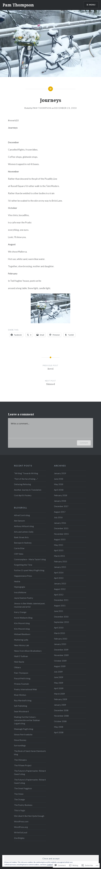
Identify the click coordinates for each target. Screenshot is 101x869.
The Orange (19, 799)
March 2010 (59, 633)
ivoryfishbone (20, 592)
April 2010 (58, 627)
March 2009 (59, 694)
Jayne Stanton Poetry (23, 598)
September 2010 (61, 622)
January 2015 (60, 567)
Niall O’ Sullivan (21, 656)
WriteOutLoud (20, 832)
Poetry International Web (25, 689)
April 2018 (58, 490)
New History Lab (21, 645)
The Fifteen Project (22, 765)
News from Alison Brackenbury (28, 651)
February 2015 (60, 561)
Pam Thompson (18, 5)
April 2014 (58, 572)
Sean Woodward (21, 711)
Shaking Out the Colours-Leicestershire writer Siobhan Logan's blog (27, 720)
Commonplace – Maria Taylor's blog (30, 559)
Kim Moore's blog (22, 623)
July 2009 (58, 671)
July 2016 (58, 517)
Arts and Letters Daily (23, 532)
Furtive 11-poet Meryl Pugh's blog (29, 570)
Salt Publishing (20, 706)
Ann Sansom (19, 520)
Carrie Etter (19, 548)
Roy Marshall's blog (22, 700)
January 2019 (60, 473)
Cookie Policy (51, 865)
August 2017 (59, 512)
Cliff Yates (18, 554)
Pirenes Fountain (21, 684)
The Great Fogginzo (23, 788)
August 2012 (59, 589)
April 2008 (58, 732)
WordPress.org (21, 827)
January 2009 (60, 705)
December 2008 (61, 710)
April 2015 (58, 550)
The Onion (18, 794)
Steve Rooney (20, 740)
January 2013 (60, 583)
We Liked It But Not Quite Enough (29, 816)
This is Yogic (19, 810)
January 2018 (60, 501)
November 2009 (61, 655)
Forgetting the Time (23, 565)
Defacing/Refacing (22, 484)
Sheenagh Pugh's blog (23, 729)
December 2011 (61, 600)
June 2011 (58, 611)
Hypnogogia (19, 587)
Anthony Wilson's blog (24, 526)
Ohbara (17, 667)
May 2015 (58, 545)
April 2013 (58, 578)
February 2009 (60, 699)
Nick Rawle (19, 662)
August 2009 (59, 666)
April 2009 (58, 688)
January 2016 (60, 523)
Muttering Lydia (21, 640)
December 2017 (61, 506)
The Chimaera (20, 760)
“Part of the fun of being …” (26, 479)
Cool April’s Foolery (22, 495)
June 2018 (58, 479)
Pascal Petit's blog (22, 678)
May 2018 (58, 484)
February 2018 (60, 495)
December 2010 (61, 616)
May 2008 (58, 727)
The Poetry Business (23, 805)
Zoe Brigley (19, 838)
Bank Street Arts (21, 537)
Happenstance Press (23, 576)
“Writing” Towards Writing (26, 473)
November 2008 (61, 716)
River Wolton (20, 695)
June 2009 (58, 677)
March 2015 (59, 556)
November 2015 (61, 534)
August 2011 (59, 605)
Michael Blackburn (22, 634)
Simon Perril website (23, 734)
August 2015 (59, 539)
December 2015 (61, 528)
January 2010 (60, 644)
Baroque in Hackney (23, 543)
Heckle (17, 581)
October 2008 (60, 721)
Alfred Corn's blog (22, 515)
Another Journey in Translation (27, 490)
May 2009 (58, 683)
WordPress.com (21, 821)
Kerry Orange (20, 612)
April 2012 (58, 594)
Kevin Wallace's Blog (23, 618)
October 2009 (60, 661)
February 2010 (60, 638)
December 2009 (61, 649)
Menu (92, 5)
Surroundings (20, 745)
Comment (84, 443)
